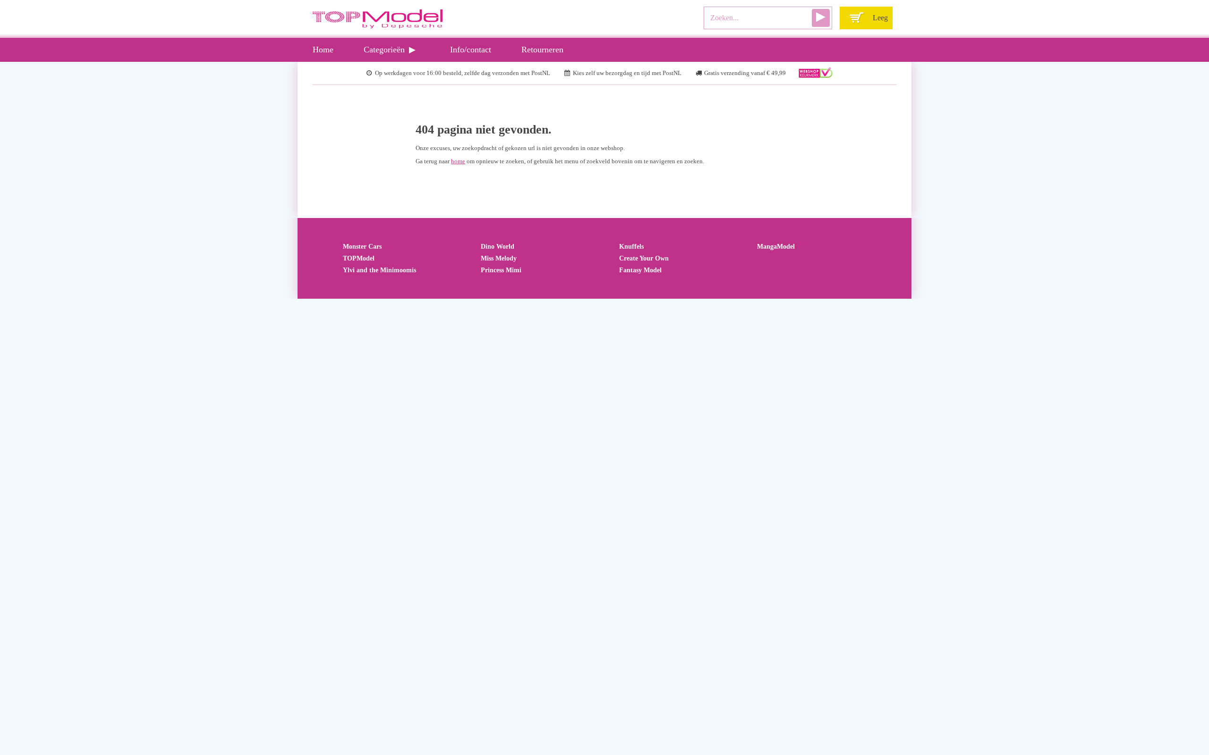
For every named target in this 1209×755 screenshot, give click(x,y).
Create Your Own (644, 258)
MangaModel (776, 246)
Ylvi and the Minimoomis (379, 270)
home (458, 161)
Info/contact (470, 49)
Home (323, 49)
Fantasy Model (640, 270)
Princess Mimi (501, 270)
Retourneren (542, 49)
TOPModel (359, 258)
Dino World (497, 246)
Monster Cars (362, 246)
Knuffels (631, 246)
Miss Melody (499, 258)
